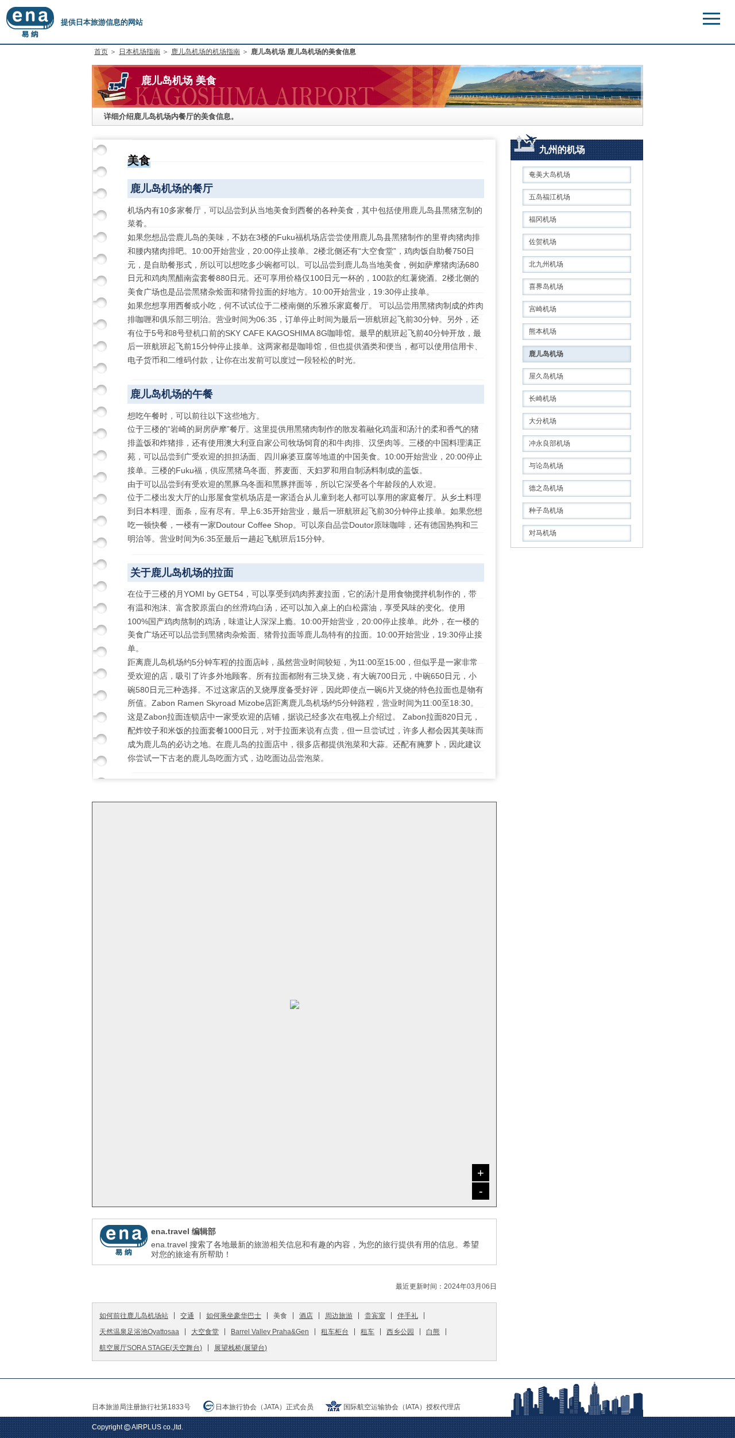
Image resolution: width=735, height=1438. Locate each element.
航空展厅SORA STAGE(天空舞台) (150, 1348)
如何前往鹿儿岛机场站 (133, 1316)
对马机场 (542, 533)
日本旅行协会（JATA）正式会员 (264, 1407)
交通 (187, 1316)
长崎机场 (542, 399)
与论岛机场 (546, 466)
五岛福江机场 (549, 197)
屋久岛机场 (546, 376)
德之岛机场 (546, 488)
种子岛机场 (546, 511)
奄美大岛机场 (549, 175)
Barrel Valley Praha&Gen (270, 1332)
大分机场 (542, 421)
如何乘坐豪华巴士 (233, 1316)
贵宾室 (375, 1316)
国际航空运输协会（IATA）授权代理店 (402, 1407)
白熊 (433, 1332)
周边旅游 (339, 1316)
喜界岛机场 (546, 287)
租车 (367, 1332)
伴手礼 (407, 1316)
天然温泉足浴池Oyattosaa (139, 1332)
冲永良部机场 (549, 443)
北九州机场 (546, 264)
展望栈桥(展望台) (240, 1348)
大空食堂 (205, 1332)
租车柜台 (335, 1332)
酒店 (306, 1316)
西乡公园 (400, 1332)
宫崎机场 (542, 309)
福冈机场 (542, 219)
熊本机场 (542, 331)
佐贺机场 (542, 242)
